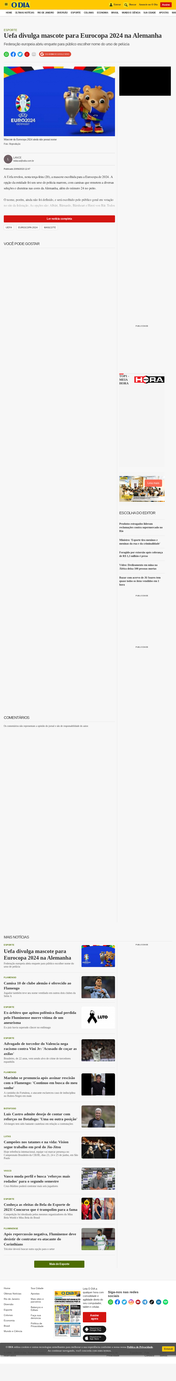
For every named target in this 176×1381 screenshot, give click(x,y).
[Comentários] (33, 54)
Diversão (62, 12)
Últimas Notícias (24, 12)
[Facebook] (117, 1302)
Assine (166, 4)
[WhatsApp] (110, 1302)
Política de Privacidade (37, 1325)
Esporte (76, 12)
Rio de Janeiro (45, 12)
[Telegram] (144, 1302)
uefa (9, 227)
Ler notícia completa (59, 218)
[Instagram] (131, 1302)
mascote (50, 227)
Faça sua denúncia (36, 1316)
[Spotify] (165, 1302)
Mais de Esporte (59, 1264)
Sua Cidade (149, 12)
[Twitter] (124, 1302)
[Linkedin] (158, 1302)
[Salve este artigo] (27, 54)
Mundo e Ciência (131, 12)
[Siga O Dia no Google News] (55, 54)
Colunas (89, 12)
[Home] (20, 7)
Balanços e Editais (37, 1308)
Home (9, 12)
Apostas (164, 12)
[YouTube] (138, 1302)
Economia (102, 12)
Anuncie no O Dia (148, 4)
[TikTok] (151, 1302)
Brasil (115, 12)
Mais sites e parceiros (37, 1300)
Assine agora (94, 1317)
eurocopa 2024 (28, 227)
